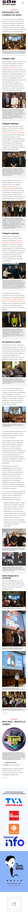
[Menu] (25, 2)
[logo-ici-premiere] (14, 829)
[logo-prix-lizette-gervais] (11, 2)
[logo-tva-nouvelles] (14, 802)
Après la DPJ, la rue (13, 67)
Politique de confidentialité (14, 885)
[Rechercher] (22, 2)
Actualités (14, 10)
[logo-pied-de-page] (14, 866)
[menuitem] (22, 2)
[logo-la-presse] (14, 816)
